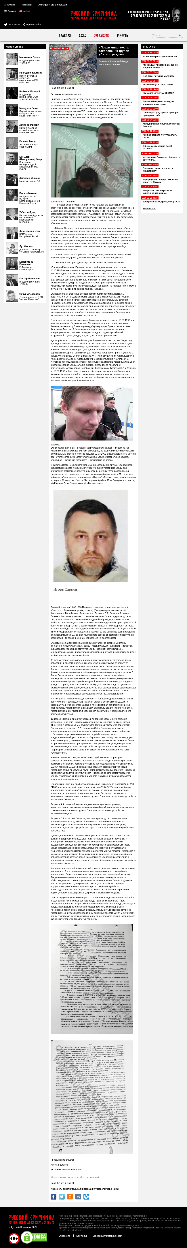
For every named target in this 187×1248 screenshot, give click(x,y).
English (26, 11)
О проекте (9, 4)
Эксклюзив (101, 35)
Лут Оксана (26, 246)
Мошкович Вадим (29, 57)
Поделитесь (103, 1189)
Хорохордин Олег (29, 231)
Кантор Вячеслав (29, 278)
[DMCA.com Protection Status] (33, 1243)
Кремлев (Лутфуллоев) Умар (30, 158)
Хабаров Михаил (29, 124)
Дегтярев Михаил (29, 178)
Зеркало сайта (33, 24)
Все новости (149, 208)
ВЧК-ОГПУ (122, 35)
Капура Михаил (28, 193)
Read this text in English (63, 88)
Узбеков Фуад (27, 212)
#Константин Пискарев (64, 1177)
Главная (65, 35)
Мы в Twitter (13, 24)
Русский (11, 11)
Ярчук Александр (29, 294)
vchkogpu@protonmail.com (52, 4)
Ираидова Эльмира (30, 72)
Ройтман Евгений (29, 91)
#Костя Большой (89, 1177)
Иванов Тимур (27, 141)
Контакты (27, 4)
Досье (82, 35)
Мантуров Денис (29, 108)
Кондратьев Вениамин (26, 263)
